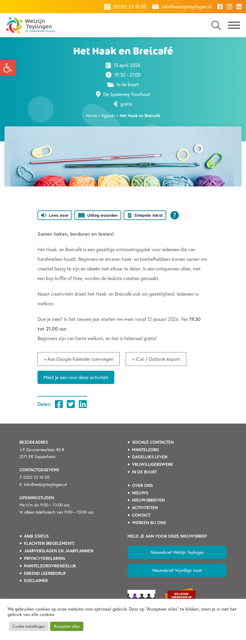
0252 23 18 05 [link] (36, 477)
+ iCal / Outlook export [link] (156, 359)
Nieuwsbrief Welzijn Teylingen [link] (177, 552)
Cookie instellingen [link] (29, 626)
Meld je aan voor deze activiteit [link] (76, 377)
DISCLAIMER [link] (36, 580)
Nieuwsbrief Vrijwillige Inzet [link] (177, 570)
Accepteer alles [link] (67, 626)
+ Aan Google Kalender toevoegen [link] (78, 359)
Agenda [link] (108, 115)
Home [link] (91, 115)
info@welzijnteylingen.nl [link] (186, 6)
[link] (8, 68)
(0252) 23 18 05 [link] (129, 6)
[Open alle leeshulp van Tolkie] (174, 215)
